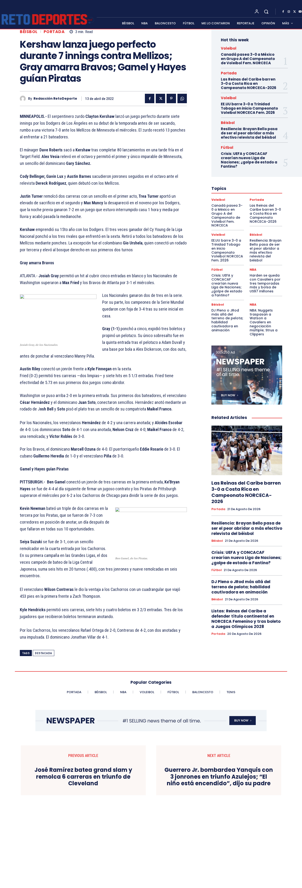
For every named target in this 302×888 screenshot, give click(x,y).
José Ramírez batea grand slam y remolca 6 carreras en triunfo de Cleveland (83, 777)
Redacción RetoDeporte (55, 99)
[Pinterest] (171, 98)
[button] (266, 11)
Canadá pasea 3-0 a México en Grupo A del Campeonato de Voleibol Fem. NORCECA (248, 58)
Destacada (43, 653)
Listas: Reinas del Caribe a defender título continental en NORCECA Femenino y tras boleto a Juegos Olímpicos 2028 (246, 618)
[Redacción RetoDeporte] (24, 99)
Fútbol (227, 147)
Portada (54, 32)
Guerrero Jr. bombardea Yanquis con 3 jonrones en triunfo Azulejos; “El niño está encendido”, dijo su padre (218, 777)
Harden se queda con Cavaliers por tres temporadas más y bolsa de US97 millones (265, 283)
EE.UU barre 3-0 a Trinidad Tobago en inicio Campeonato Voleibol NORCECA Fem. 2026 (249, 108)
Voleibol (228, 48)
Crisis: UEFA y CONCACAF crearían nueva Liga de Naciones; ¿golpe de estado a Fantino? (249, 160)
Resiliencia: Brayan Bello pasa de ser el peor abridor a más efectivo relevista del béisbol (249, 133)
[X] (294, 12)
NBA (253, 269)
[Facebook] (283, 12)
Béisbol (29, 32)
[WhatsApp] (182, 98)
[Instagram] (289, 12)
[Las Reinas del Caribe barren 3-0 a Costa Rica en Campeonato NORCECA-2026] (246, 450)
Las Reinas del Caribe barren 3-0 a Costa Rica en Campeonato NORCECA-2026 (248, 83)
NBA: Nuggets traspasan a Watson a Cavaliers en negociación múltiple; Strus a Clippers (263, 322)
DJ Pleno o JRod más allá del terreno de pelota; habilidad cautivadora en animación (227, 320)
